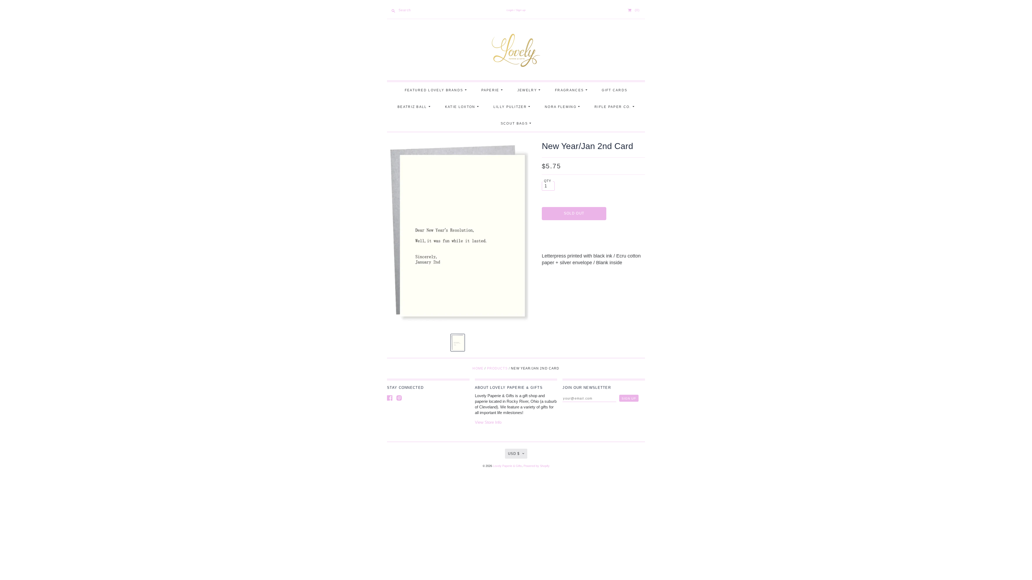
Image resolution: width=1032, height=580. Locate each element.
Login (510, 10)
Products (497, 368)
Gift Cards (614, 90)
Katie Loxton (461, 106)
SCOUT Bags (515, 123)
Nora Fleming (561, 106)
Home (477, 368)
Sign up (521, 10)
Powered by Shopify (537, 465)
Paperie (491, 90)
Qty (547, 181)
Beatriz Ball (412, 106)
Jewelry (527, 90)
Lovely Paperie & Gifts (507, 465)
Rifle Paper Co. (613, 106)
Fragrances (570, 90)
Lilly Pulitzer (510, 106)
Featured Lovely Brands (435, 90)
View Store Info (488, 422)
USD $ (513, 454)
